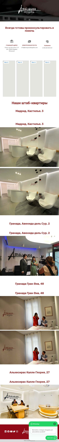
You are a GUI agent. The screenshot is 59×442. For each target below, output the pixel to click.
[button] (54, 424)
